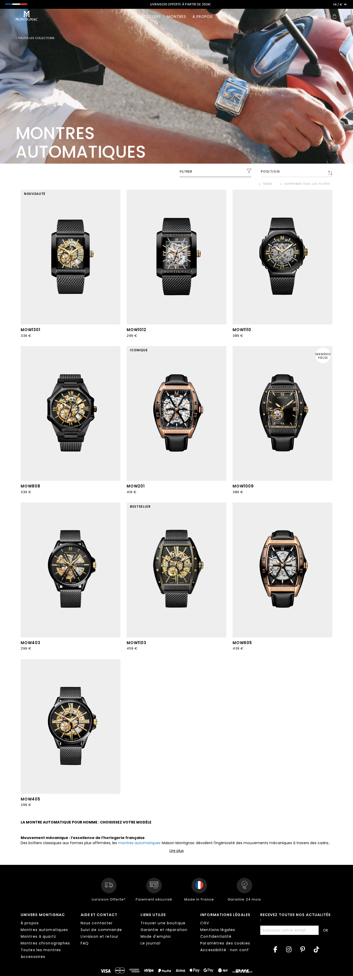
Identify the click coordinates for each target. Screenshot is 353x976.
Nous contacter (97, 923)
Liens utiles (153, 914)
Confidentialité (216, 936)
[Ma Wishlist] (308, 16)
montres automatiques (139, 842)
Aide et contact (99, 914)
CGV (204, 923)
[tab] (47, 936)
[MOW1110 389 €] (282, 257)
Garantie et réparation (164, 929)
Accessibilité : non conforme (230, 949)
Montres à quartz (38, 936)
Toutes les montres (41, 949)
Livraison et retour (99, 936)
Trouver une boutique (163, 923)
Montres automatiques (44, 929)
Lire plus (177, 850)
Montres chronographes (45, 943)
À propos (30, 923)
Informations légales (225, 914)
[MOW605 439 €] (282, 569)
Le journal (150, 943)
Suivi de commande (101, 929)
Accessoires (33, 956)
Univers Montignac (43, 914)
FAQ (85, 943)
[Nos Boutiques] (316, 16)
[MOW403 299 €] (70, 569)
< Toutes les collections (35, 38)
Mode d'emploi (156, 936)
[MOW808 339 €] (70, 413)
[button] (340, 5)
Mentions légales (217, 929)
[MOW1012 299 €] (176, 257)
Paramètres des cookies (225, 943)
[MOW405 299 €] (70, 726)
